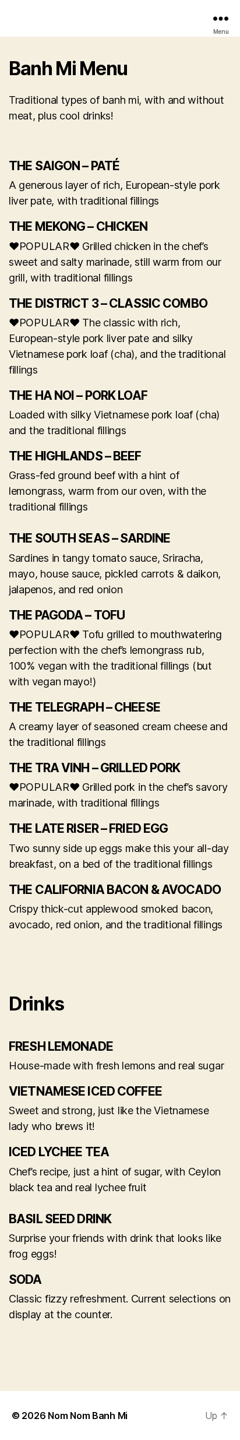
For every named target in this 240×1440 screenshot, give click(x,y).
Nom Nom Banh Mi (88, 1415)
